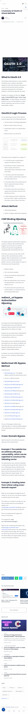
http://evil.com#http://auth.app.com (13, 409)
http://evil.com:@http (9, 406)
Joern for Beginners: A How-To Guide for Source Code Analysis (14, 648)
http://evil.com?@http (10, 390)
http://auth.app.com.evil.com (11, 381)
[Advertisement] (14, 38)
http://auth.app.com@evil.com (12, 387)
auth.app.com (16, 412)
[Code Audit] (7, 645)
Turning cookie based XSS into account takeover (15, 675)
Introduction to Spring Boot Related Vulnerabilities (14, 657)
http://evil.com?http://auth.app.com (13, 384)
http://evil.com (8, 397)
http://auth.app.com (9, 373)
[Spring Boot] (7, 654)
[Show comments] (24, 711)
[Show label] (5, 698)
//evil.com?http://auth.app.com (15, 419)
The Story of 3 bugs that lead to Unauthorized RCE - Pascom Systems (14, 635)
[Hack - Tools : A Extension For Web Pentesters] (10, 593)
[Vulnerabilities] (13, 645)
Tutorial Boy (7, 707)
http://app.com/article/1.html (10, 507)
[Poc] (5, 633)
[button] (3, 3)
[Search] (26, 3)
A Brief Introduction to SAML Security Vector (14, 666)
